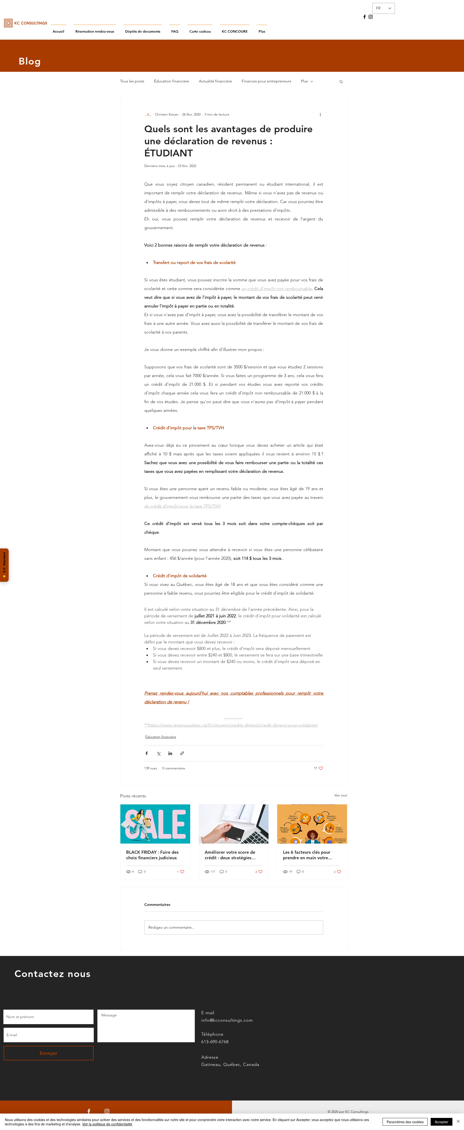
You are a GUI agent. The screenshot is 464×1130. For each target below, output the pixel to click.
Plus (304, 81)
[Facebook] (364, 17)
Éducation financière (171, 81)
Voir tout (340, 795)
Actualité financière (215, 81)
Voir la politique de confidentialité (107, 1124)
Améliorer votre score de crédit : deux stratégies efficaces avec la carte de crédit (230, 854)
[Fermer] (458, 1121)
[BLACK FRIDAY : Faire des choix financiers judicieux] (155, 824)
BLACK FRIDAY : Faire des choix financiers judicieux (152, 854)
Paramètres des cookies (405, 1121)
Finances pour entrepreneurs (266, 81)
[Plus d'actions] (320, 114)
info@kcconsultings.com (227, 1020)
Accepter (441, 1121)
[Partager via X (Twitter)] (158, 753)
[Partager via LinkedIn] (170, 753)
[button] (341, 81)
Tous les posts (132, 81)
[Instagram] (370, 17)
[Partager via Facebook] (146, 753)
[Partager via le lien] (182, 753)
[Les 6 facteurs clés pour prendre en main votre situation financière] (312, 824)
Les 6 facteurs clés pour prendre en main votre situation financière (306, 854)
